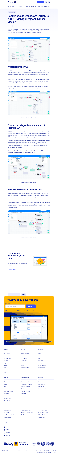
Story (5, 386)
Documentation (42, 365)
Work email (7, 303)
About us (6, 381)
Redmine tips (11, 12)
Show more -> (24, 393)
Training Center (41, 363)
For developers (41, 367)
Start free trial (41, 2)
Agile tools (6, 360)
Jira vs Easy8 (7, 412)
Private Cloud (24, 363)
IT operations (41, 381)
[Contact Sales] (46, 2)
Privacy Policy (40, 452)
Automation (6, 370)
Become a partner (25, 367)
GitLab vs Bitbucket (25, 386)
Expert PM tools (7, 356)
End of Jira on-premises (26, 384)
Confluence (23, 414)
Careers (5, 384)
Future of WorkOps (25, 391)
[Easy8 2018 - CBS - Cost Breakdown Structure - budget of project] (29, 222)
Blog (39, 353)
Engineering (41, 386)
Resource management (14, 294)
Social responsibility (8, 391)
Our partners (7, 388)
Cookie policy (41, 417)
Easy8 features (7, 353)
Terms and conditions (43, 410)
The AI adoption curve (26, 388)
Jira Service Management (27, 412)
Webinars (40, 360)
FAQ (39, 358)
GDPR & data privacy (43, 412)
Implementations (25, 353)
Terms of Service (49, 452)
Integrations (24, 356)
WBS (23, 294)
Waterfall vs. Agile (25, 381)
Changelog (41, 370)
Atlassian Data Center (26, 410)
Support (23, 365)
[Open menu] (49, 2)
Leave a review (7, 400)
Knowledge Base (7, 358)
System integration (42, 388)
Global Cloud (24, 360)
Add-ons (6, 365)
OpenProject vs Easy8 (9, 414)
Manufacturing (41, 384)
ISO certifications (42, 414)
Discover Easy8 (12, 269)
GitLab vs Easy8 (7, 417)
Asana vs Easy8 (7, 410)
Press (5, 396)
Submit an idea (7, 398)
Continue (29, 306)
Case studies (41, 356)
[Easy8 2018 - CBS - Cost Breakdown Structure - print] (29, 167)
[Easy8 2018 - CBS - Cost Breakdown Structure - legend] (29, 103)
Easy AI (5, 363)
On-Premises (24, 358)
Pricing (5, 372)
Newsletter (6, 393)
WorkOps (6, 367)
